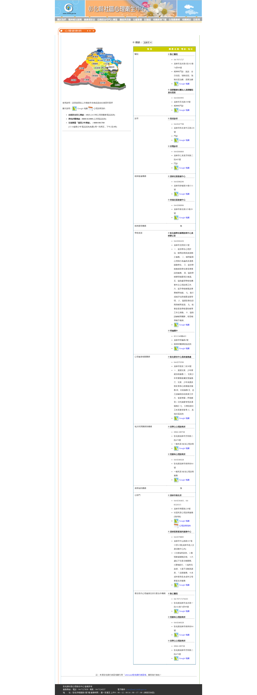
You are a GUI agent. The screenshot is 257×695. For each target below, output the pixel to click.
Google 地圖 (184, 84)
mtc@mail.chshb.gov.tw (136, 689)
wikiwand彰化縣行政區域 (135, 675)
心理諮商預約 (185, 526)
